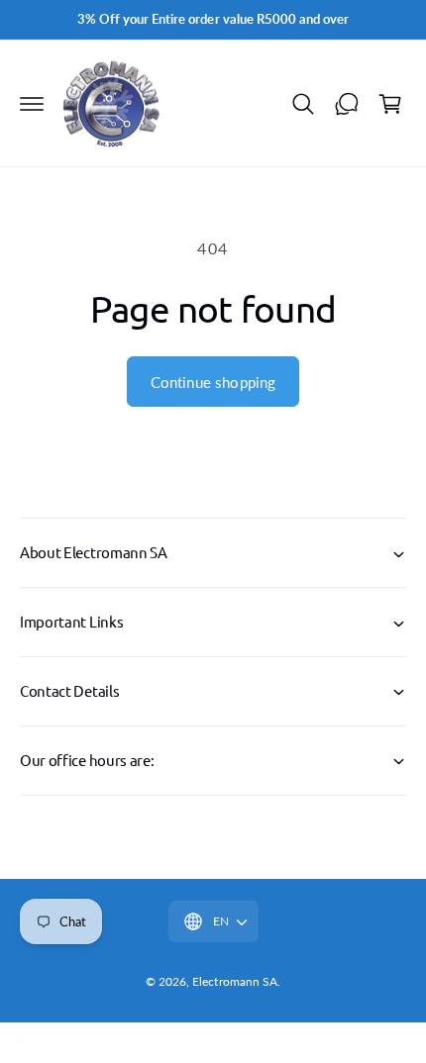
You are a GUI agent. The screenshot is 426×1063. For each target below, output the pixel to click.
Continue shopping (213, 382)
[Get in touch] (347, 104)
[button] (31, 104)
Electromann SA (234, 981)
